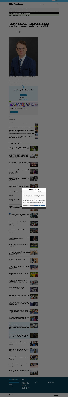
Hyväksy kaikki (40, 205)
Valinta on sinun (28, 191)
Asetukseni (39, 191)
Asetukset (28, 205)
